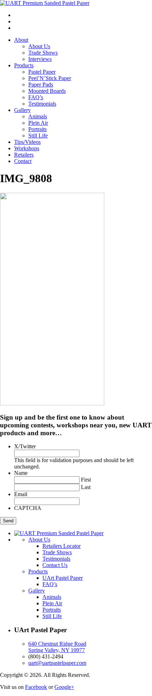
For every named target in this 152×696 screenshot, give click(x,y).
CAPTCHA (27, 508)
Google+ (64, 687)
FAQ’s (35, 97)
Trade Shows (43, 53)
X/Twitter (25, 446)
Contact (22, 161)
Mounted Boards (47, 91)
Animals (37, 116)
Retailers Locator (61, 546)
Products (24, 65)
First (86, 480)
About (21, 40)
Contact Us (55, 565)
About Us (39, 46)
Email (20, 494)
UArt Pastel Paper (62, 578)
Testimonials (42, 104)
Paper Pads (40, 85)
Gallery (22, 110)
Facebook (36, 687)
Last (85, 487)
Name (21, 473)
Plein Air (38, 123)
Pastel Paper (41, 72)
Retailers (24, 155)
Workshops (26, 148)
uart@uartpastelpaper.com (57, 663)
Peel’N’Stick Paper (49, 78)
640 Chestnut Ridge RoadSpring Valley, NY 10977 (57, 647)
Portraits (37, 129)
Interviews (40, 59)
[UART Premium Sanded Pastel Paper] (44, 3)
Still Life (38, 136)
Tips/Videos (27, 142)
